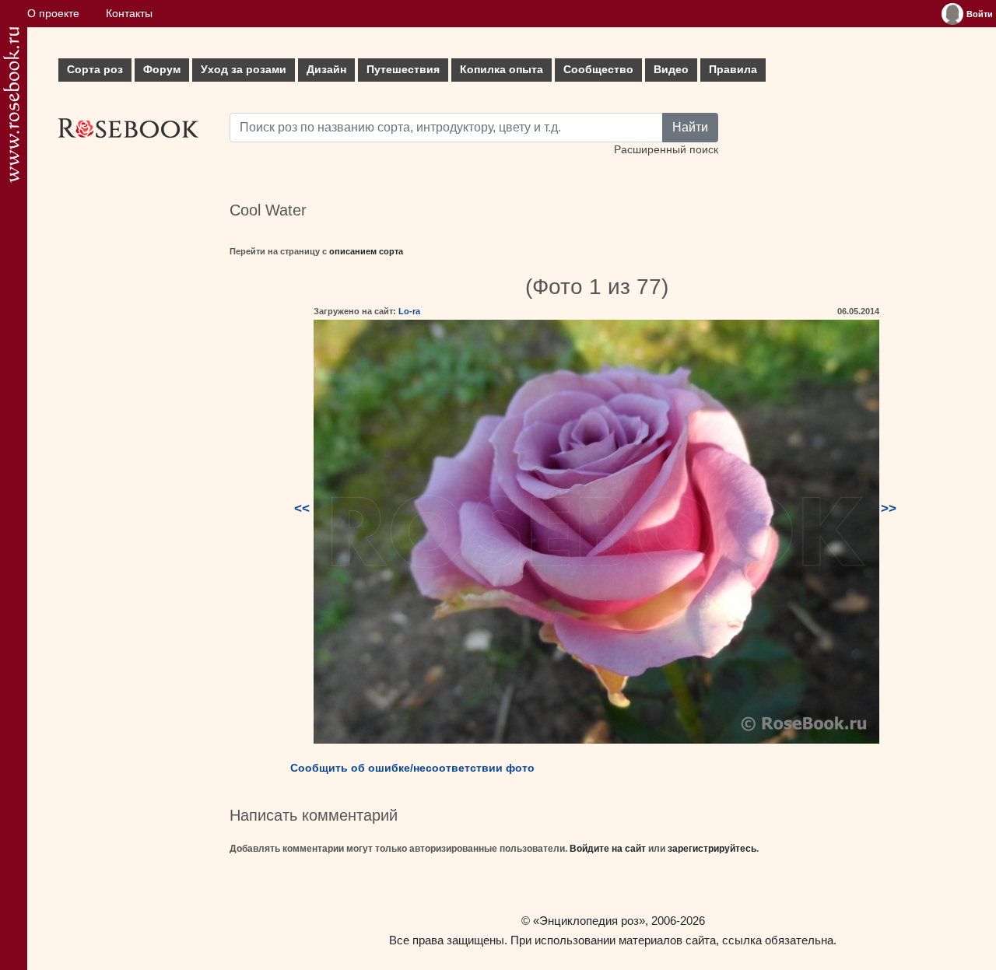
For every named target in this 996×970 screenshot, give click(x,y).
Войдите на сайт (608, 848)
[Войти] (952, 14)
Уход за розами (243, 69)
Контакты (129, 13)
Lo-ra (409, 311)
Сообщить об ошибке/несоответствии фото (412, 768)
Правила (733, 69)
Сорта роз (95, 69)
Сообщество (598, 69)
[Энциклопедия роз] (11, 104)
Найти (690, 127)
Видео (671, 69)
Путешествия (403, 69)
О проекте (53, 13)
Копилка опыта (501, 69)
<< (302, 508)
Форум (162, 69)
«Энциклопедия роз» (589, 920)
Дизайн (326, 69)
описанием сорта (366, 251)
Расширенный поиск (666, 150)
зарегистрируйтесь (712, 848)
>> (888, 508)
